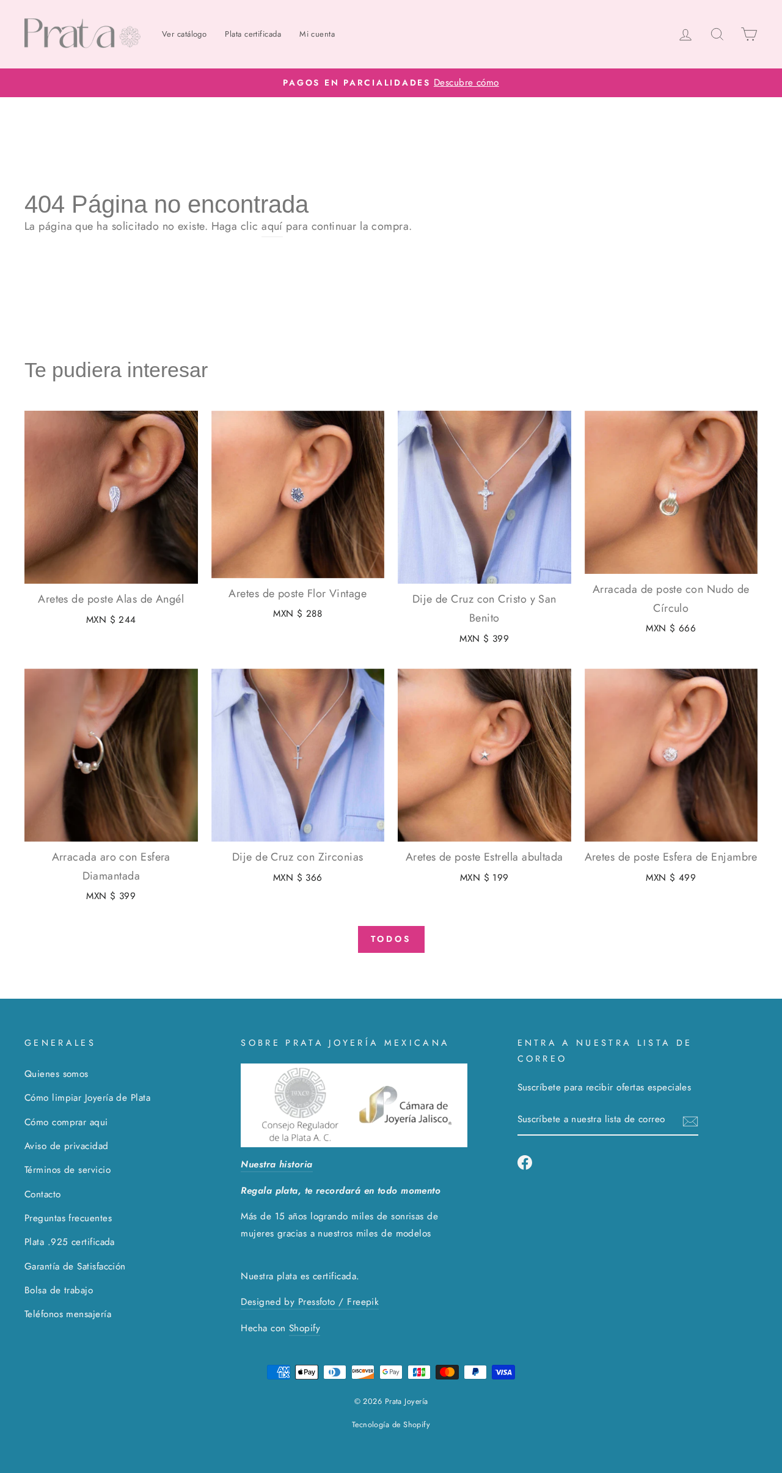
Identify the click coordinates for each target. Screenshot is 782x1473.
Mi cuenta (317, 34)
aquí (272, 226)
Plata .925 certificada (69, 1242)
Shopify (304, 1328)
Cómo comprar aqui (66, 1122)
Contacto (42, 1194)
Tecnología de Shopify (391, 1424)
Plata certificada (253, 34)
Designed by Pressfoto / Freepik (310, 1302)
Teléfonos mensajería (67, 1314)
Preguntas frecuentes (68, 1218)
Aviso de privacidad (66, 1146)
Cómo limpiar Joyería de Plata (87, 1097)
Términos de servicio (67, 1170)
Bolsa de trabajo (58, 1290)
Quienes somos (56, 1074)
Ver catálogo (184, 34)
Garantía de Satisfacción (75, 1266)
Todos (391, 939)
